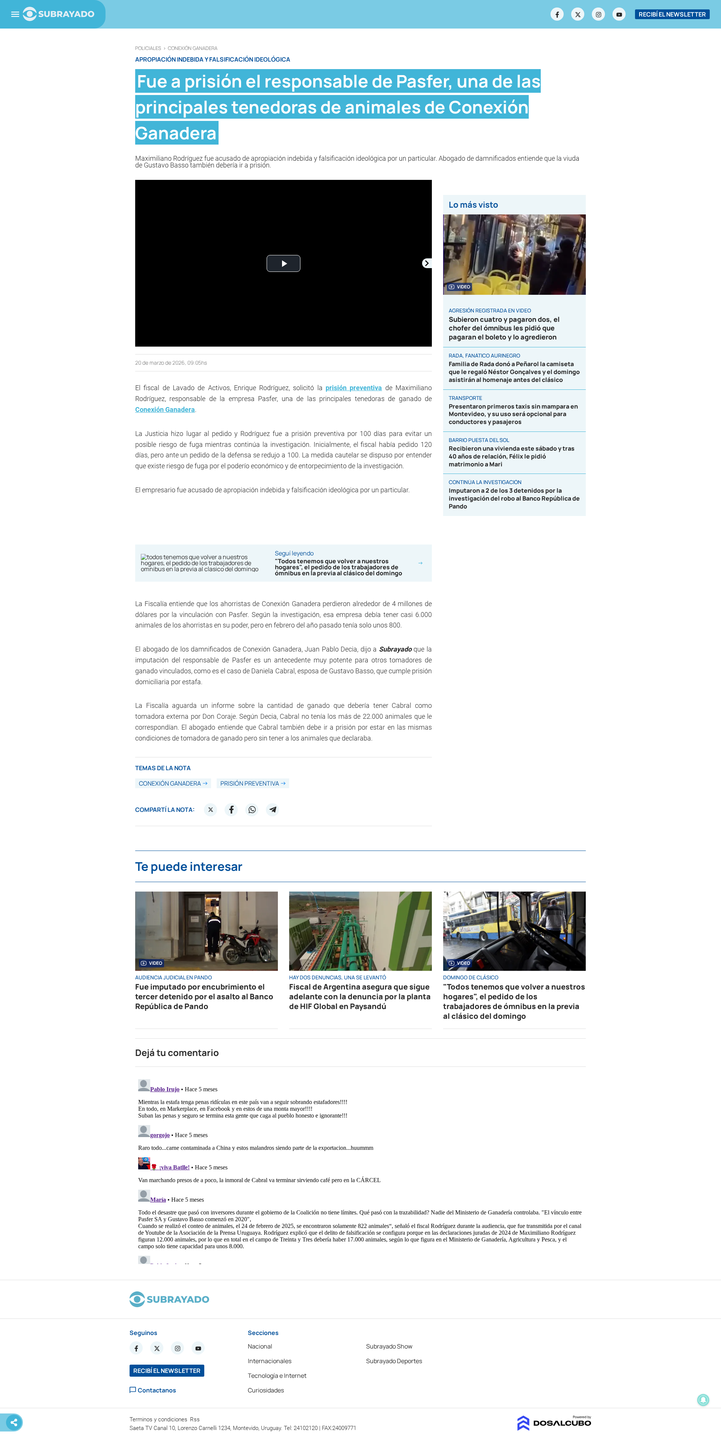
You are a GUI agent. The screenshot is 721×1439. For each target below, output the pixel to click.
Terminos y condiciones (159, 1419)
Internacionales (269, 1361)
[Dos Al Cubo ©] (554, 1428)
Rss (195, 1419)
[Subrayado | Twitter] (578, 14)
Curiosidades (266, 1390)
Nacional (260, 1346)
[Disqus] (360, 1170)
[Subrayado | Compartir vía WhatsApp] (251, 809)
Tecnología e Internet (277, 1375)
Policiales (148, 48)
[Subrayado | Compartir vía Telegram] (272, 809)
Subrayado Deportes (394, 1361)
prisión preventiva (354, 388)
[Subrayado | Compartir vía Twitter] (210, 809)
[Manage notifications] (703, 1400)
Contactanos (157, 1390)
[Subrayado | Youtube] (619, 14)
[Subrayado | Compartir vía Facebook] (231, 809)
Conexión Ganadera (192, 48)
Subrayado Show (389, 1346)
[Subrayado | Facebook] (557, 14)
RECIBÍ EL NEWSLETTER (672, 14)
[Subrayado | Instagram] (599, 14)
